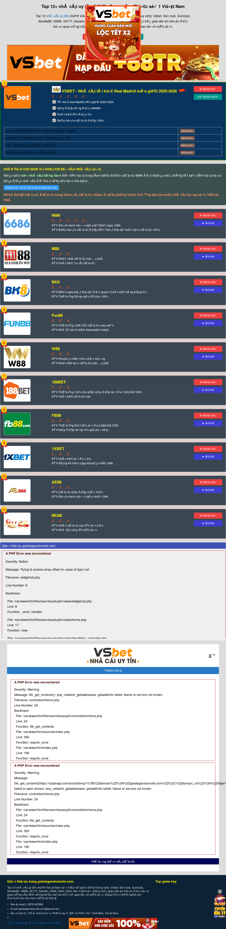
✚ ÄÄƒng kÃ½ (208, 89)
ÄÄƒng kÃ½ (187, 130)
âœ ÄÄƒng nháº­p (208, 96)
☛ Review (208, 223)
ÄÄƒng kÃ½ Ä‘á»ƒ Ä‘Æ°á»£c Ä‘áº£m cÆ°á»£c (31, 187)
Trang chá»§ (113, 670)
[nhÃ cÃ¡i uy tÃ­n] (113, 655)
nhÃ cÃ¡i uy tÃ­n (57, 16)
